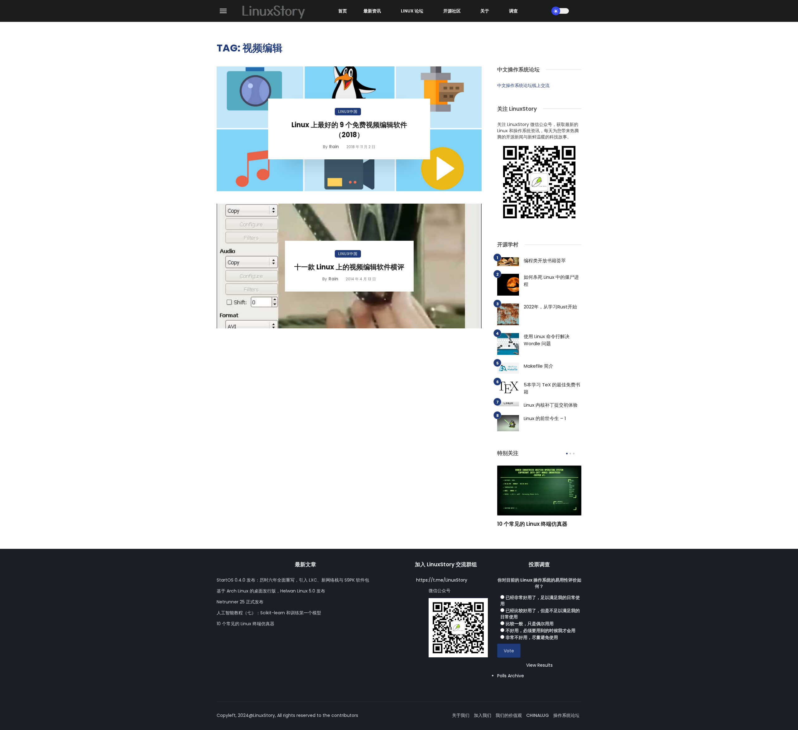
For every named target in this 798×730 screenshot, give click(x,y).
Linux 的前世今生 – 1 (545, 418)
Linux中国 (348, 111)
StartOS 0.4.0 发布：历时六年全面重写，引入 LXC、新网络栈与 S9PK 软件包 (293, 580)
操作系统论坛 (566, 715)
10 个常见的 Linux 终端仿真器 (532, 524)
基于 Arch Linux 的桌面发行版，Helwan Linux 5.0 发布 (271, 591)
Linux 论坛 (412, 11)
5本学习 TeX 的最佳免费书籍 (552, 388)
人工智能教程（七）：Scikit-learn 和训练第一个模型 (269, 613)
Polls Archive (510, 676)
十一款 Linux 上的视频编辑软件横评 (349, 267)
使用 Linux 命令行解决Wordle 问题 (547, 340)
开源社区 (452, 11)
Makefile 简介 (538, 366)
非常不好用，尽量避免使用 (532, 637)
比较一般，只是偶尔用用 (530, 624)
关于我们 (460, 715)
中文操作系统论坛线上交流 (523, 85)
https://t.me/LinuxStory (441, 580)
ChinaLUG (537, 715)
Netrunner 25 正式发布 (240, 602)
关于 (484, 11)
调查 (513, 11)
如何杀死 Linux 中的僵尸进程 (551, 281)
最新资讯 (372, 11)
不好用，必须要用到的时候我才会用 (540, 630)
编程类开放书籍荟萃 (545, 260)
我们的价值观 (509, 715)
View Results (539, 665)
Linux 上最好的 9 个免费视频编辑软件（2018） (349, 130)
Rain (334, 146)
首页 (342, 11)
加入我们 (482, 715)
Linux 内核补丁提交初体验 (551, 405)
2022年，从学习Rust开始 (550, 306)
